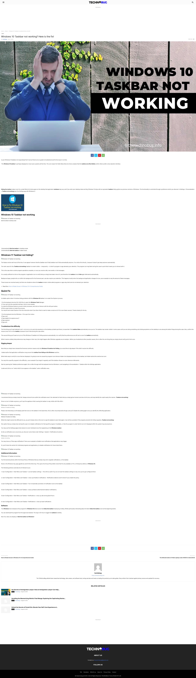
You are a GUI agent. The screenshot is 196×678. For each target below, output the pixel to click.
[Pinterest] (99, 155)
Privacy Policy (107, 672)
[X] (95, 155)
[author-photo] (98, 571)
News (6, 31)
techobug (5, 39)
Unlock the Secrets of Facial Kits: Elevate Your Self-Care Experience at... (34, 607)
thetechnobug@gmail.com (101, 660)
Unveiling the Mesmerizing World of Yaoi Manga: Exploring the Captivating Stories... (38, 598)
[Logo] (98, 650)
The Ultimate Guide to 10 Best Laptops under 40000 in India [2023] (177, 557)
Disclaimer (86, 672)
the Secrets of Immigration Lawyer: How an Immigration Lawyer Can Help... (35, 589)
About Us (99, 672)
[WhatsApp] (103, 155)
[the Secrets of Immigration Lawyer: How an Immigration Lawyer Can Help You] (5, 592)
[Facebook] (92, 155)
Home (2, 31)
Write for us (93, 672)
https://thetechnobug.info (98, 575)
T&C (81, 672)
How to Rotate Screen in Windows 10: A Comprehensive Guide (26, 286)
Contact (114, 672)
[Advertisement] (98, 19)
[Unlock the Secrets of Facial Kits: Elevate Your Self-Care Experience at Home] (5, 610)
